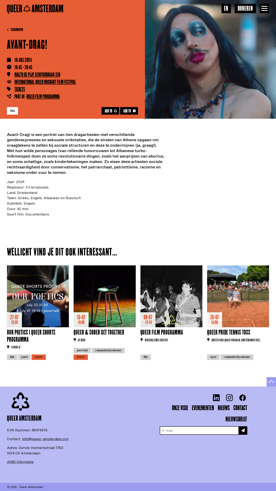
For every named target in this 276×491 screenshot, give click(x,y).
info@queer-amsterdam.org (45, 439)
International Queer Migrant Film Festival (45, 82)
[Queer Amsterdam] (35, 9)
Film (12, 111)
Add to (108, 111)
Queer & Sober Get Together (99, 333)
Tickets (19, 89)
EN (226, 9)
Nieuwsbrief (236, 419)
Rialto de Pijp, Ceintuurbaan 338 (37, 74)
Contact (240, 408)
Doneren (245, 9)
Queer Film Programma (43, 96)
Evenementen (17, 30)
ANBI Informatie (20, 462)
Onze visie (180, 408)
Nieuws (224, 408)
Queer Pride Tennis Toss (228, 333)
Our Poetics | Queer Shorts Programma (31, 336)
